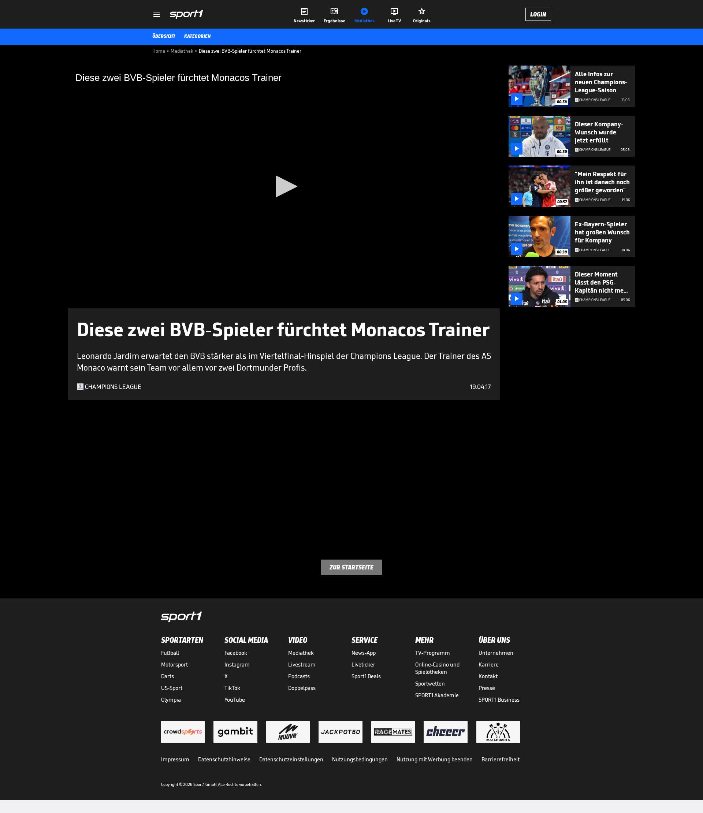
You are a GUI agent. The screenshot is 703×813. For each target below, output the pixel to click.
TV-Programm (432, 652)
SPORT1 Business (499, 699)
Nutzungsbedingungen (360, 759)
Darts (167, 676)
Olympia (171, 699)
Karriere (489, 664)
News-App (364, 652)
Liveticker (363, 664)
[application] (284, 187)
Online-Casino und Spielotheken (437, 668)
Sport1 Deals (366, 676)
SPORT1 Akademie (437, 695)
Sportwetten (430, 683)
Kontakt (488, 676)
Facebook (235, 652)
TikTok (232, 687)
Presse (487, 687)
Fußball (170, 652)
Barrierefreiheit (500, 759)
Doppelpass (302, 687)
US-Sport (171, 687)
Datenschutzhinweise (224, 759)
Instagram (237, 664)
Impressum (175, 759)
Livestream (302, 664)
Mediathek (301, 652)
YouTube (234, 699)
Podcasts (299, 676)
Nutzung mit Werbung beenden (435, 759)
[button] (284, 186)
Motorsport (174, 664)
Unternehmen (496, 652)
